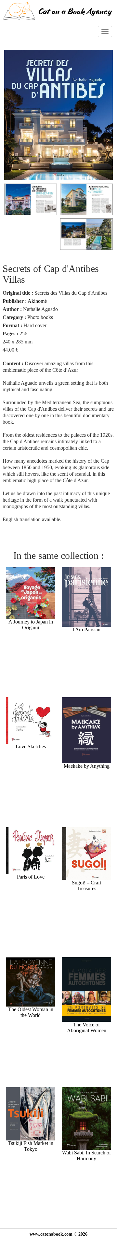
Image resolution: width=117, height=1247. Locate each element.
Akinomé (37, 301)
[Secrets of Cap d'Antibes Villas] (58, 114)
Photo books (40, 317)
